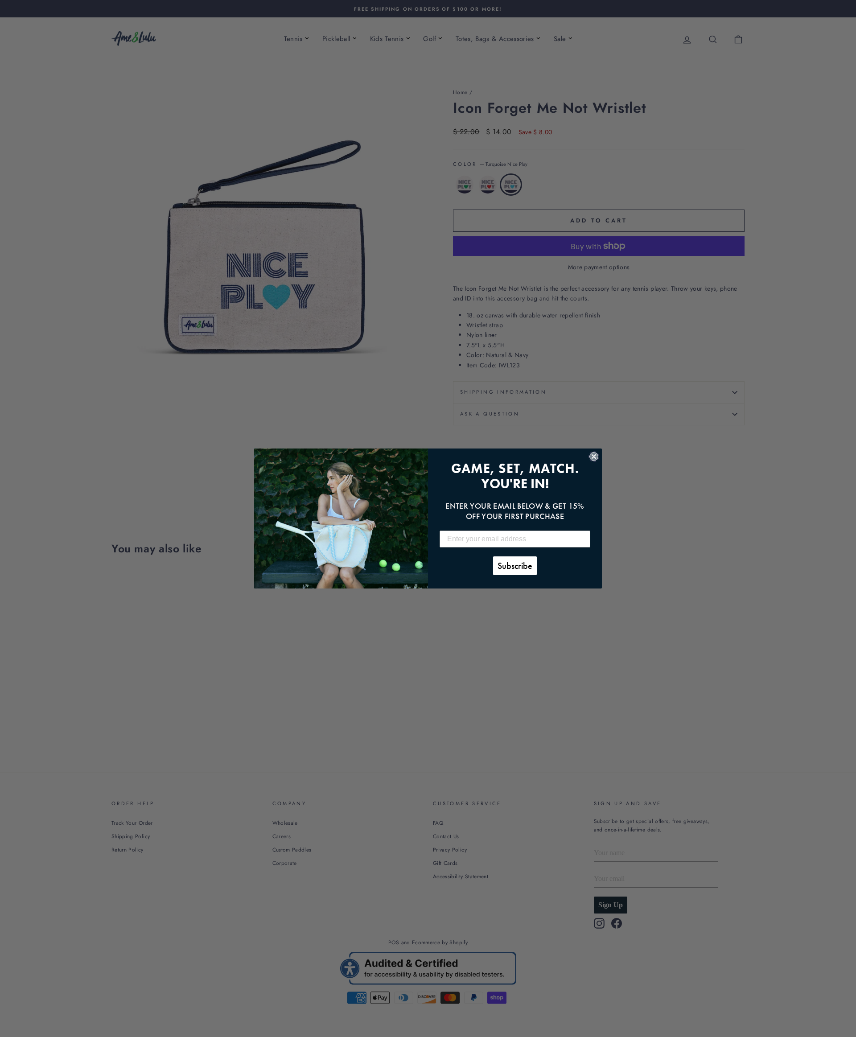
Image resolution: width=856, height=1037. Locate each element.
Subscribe (515, 566)
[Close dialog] (593, 456)
